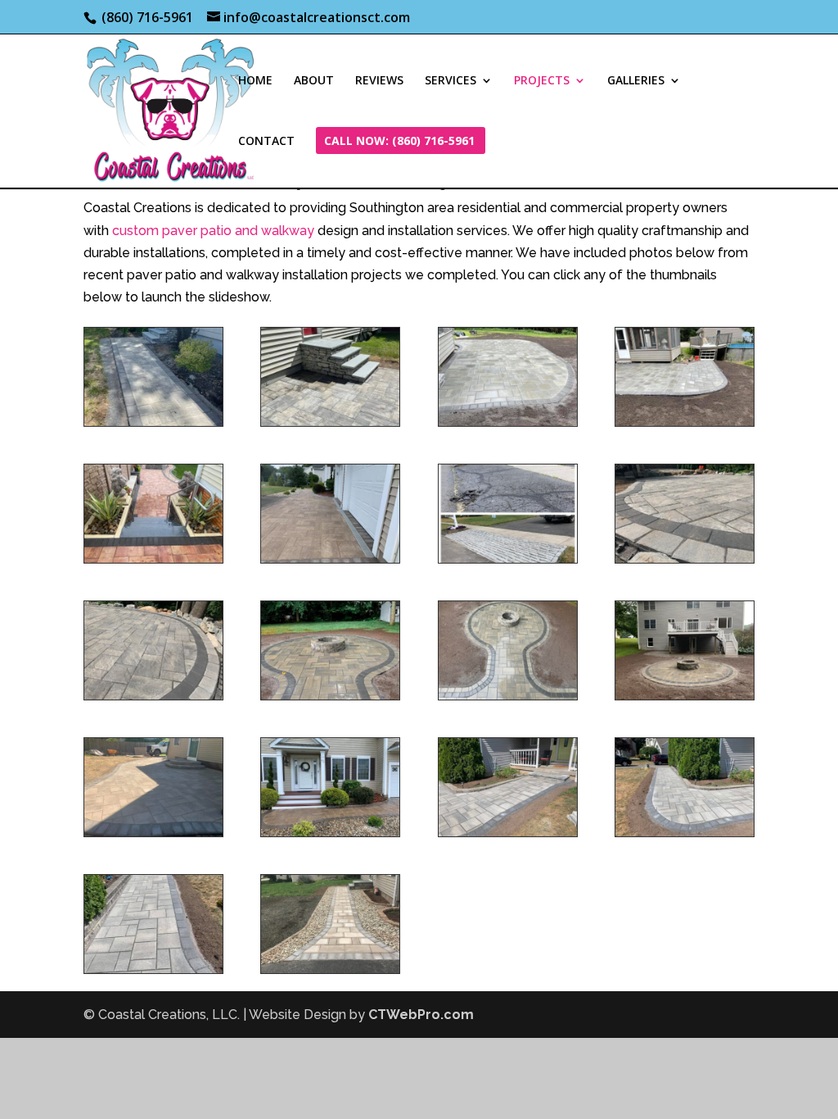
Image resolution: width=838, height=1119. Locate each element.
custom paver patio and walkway (213, 230)
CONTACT (266, 141)
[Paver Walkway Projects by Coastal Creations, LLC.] (153, 421)
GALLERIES (636, 81)
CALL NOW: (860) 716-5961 (399, 141)
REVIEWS (379, 81)
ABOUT (314, 81)
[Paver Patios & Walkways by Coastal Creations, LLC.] (330, 421)
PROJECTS (542, 81)
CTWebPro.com (421, 1014)
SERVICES (450, 81)
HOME (255, 81)
